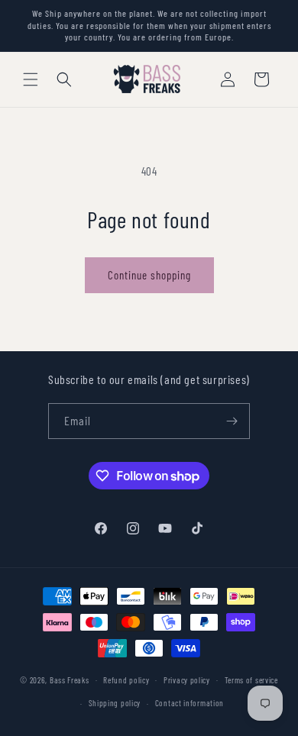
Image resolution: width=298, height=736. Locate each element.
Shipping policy (115, 703)
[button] (30, 79)
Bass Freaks (69, 679)
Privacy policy (187, 680)
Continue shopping (149, 275)
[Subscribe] (232, 421)
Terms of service (251, 680)
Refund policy (126, 680)
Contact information (189, 703)
